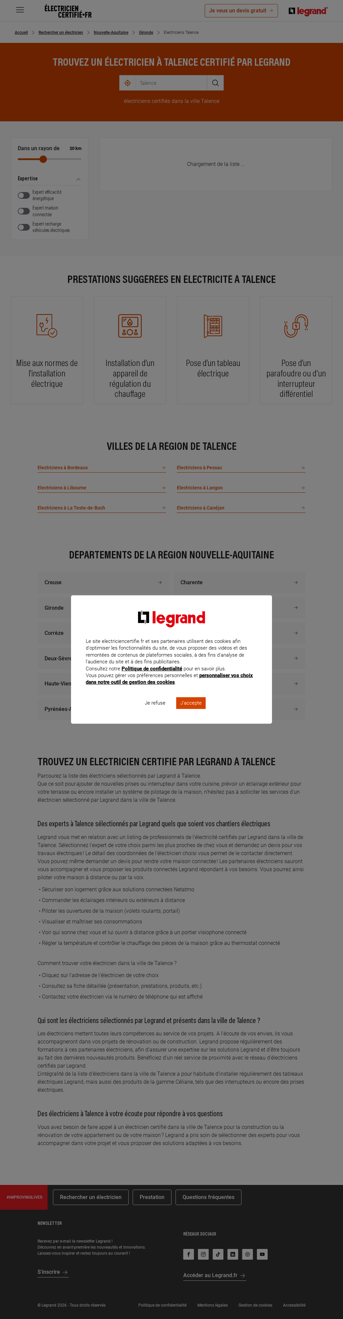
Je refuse (155, 703)
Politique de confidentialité (152, 669)
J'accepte (191, 703)
